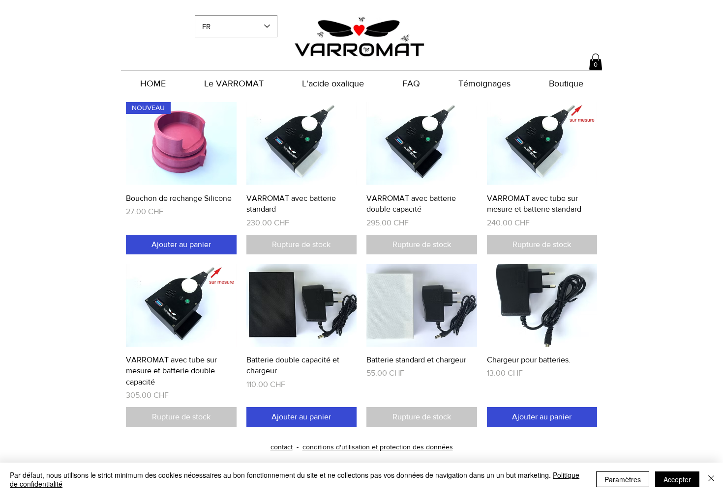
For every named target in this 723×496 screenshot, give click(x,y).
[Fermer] (711, 479)
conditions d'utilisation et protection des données (377, 447)
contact (282, 447)
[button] (595, 62)
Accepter (677, 479)
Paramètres (622, 479)
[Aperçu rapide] (301, 143)
